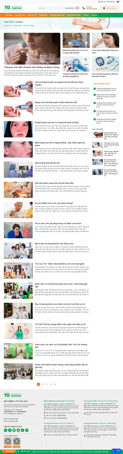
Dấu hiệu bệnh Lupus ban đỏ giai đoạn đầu (54, 183)
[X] (10, 430)
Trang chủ (7, 25)
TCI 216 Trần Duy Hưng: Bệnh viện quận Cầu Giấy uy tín (60, 324)
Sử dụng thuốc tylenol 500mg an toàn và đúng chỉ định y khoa (106, 121)
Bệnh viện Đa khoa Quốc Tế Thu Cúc (59, 401)
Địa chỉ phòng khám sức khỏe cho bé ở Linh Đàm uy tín (60, 304)
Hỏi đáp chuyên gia (57, 15)
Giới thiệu (8, 15)
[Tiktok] (22, 430)
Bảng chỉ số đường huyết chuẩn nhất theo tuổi (56, 102)
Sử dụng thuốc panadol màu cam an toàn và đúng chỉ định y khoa (107, 113)
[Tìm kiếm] (77, 8)
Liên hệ (94, 15)
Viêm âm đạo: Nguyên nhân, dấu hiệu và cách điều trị (111, 153)
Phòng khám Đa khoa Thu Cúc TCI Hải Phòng (100, 423)
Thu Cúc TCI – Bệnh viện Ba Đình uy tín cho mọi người (59, 264)
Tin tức (85, 15)
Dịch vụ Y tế (32, 15)
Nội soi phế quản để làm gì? (47, 163)
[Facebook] (5, 430)
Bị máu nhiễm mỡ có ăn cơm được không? (54, 203)
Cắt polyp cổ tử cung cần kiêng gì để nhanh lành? (111, 145)
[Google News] (26, 430)
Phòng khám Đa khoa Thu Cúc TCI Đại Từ (58, 423)
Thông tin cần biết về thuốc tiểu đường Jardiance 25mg (31, 67)
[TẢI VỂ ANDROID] (16, 441)
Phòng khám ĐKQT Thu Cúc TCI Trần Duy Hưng (101, 401)
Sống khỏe (43, 15)
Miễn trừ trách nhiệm (11, 419)
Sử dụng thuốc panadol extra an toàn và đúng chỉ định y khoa (106, 105)
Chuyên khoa (20, 15)
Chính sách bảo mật (11, 421)
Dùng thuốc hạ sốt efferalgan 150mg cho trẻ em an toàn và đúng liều (106, 96)
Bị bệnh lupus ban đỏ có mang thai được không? (57, 122)
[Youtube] (18, 430)
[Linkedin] (14, 430)
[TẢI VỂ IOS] (8, 441)
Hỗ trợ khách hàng (73, 15)
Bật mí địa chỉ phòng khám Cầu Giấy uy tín (54, 243)
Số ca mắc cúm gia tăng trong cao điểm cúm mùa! (58, 223)
